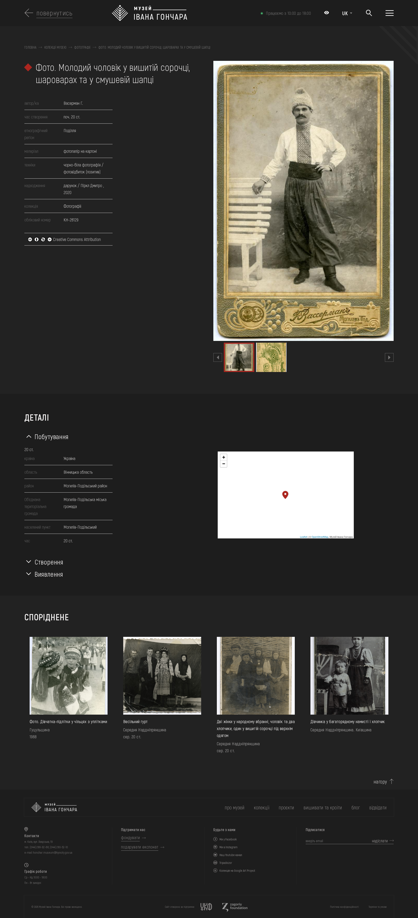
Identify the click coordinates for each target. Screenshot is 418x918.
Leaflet (303, 536)
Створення (49, 562)
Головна (30, 47)
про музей (234, 807)
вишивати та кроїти (322, 807)
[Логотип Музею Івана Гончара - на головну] (181, 13)
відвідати (378, 807)
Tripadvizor (225, 863)
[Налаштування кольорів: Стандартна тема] (326, 13)
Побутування (52, 436)
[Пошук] (368, 13)
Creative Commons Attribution (76, 239)
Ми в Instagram (228, 847)
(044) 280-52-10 (59, 847)
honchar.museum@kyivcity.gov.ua (52, 852)
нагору (380, 781)
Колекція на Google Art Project (237, 870)
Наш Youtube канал (230, 855)
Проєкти (286, 807)
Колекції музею (55, 47)
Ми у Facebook (228, 839)
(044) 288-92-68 (39, 847)
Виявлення (49, 574)
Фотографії (82, 47)
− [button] (223, 463)
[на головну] (54, 807)
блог (355, 807)
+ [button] (223, 457)
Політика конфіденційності (344, 906)
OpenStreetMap (320, 536)
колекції (261, 807)
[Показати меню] (390, 13)
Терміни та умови (378, 906)
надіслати (380, 840)
